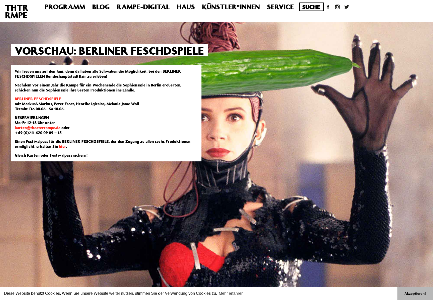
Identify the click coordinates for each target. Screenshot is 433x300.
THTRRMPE (16, 11)
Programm (65, 6)
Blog (101, 6)
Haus (186, 6)
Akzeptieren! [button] (415, 293)
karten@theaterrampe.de (37, 127)
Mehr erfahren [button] (231, 293)
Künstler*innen (231, 6)
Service (280, 6)
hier (62, 146)
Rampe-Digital (143, 6)
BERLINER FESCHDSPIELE (38, 98)
